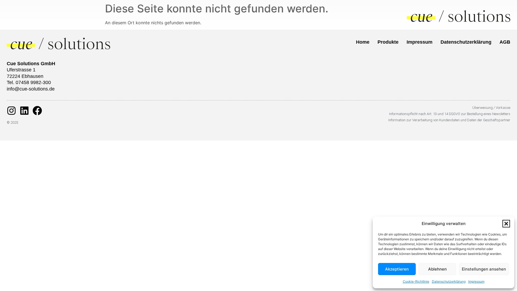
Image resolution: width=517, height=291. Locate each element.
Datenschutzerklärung (449, 281)
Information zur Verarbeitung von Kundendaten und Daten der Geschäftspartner (449, 120)
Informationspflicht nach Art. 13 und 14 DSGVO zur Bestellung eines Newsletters (449, 114)
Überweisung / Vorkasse (491, 108)
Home (362, 42)
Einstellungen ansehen (484, 269)
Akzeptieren (397, 269)
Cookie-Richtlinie (416, 281)
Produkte (388, 42)
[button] (506, 223)
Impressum (476, 281)
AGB (504, 42)
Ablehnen (437, 269)
